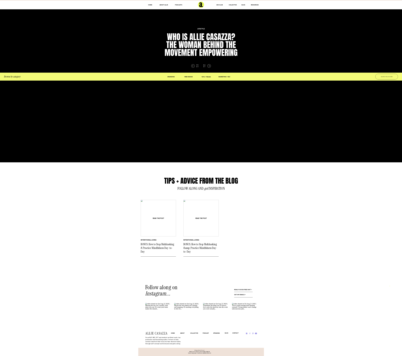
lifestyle (201, 29)
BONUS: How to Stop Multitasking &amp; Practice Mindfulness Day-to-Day (200, 247)
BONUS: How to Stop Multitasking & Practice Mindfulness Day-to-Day (157, 247)
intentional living (148, 240)
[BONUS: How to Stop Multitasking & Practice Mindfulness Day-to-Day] (158, 218)
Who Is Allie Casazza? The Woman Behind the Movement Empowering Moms (201, 48)
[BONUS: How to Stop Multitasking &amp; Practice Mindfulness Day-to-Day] (201, 218)
